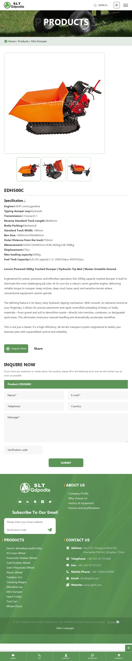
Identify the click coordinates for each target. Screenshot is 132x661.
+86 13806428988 (102, 571)
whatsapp (92, 658)
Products (23, 41)
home (11, 41)
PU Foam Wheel (16, 553)
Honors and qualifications (84, 508)
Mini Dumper (39, 41)
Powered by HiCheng (94, 622)
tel (39, 658)
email (13, 658)
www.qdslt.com (93, 585)
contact (66, 658)
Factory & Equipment (81, 503)
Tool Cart (12, 601)
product (119, 658)
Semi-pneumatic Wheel (20, 567)
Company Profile (78, 493)
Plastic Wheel (14, 572)
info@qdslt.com (89, 578)
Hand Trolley (14, 596)
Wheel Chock (14, 606)
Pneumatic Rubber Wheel (22, 558)
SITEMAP (111, 622)
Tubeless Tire (14, 577)
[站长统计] (118, 622)
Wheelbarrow (15, 587)
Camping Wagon (17, 582)
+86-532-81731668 (99, 558)
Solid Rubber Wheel (18, 562)
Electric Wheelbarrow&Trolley (24, 548)
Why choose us (77, 498)
